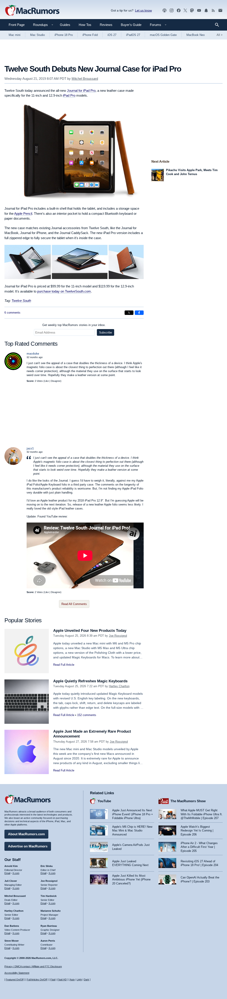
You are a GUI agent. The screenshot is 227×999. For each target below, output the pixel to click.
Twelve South (21, 300)
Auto (72, 979)
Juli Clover (10, 881)
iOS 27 (112, 35)
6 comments (12, 312)
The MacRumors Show (188, 801)
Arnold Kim (11, 866)
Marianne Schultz (51, 910)
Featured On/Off (14, 979)
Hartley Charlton (119, 686)
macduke (33, 353)
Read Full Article (63, 664)
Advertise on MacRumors (27, 846)
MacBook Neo (195, 35)
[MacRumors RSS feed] (213, 10)
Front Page (17, 25)
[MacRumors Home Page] (32, 10)
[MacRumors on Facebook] (178, 10)
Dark (86, 979)
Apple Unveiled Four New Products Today (89, 630)
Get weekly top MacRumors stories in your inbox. (74, 325)
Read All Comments (74, 604)
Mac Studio (37, 35)
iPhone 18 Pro (64, 35)
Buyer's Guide (131, 25)
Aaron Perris (48, 940)
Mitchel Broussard (85, 78)
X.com (15, 873)
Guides (65, 25)
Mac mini (14, 35)
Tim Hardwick (49, 896)
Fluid (52, 979)
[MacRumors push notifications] (206, 10)
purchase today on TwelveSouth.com (64, 291)
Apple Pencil (23, 213)
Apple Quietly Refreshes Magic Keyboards (90, 681)
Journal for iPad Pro (81, 90)
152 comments (86, 715)
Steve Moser (11, 940)
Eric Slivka (47, 866)
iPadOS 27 (133, 35)
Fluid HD (62, 979)
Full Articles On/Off (37, 979)
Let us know (143, 10)
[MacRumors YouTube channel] (199, 10)
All (220, 35)
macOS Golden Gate (163, 35)
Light (79, 979)
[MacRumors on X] (185, 10)
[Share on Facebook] (139, 312)
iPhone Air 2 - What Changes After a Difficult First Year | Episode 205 (199, 847)
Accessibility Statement (16, 973)
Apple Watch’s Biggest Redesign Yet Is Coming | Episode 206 (197, 830)
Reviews (106, 25)
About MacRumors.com (26, 834)
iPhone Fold (90, 35)
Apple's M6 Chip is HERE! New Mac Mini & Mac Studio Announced (132, 830)
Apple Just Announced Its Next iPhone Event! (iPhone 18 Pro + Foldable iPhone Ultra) (132, 814)
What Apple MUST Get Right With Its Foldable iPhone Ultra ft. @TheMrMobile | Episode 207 (202, 814)
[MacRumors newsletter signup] (220, 10)
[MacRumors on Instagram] (171, 10)
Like (46, 381)
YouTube (104, 801)
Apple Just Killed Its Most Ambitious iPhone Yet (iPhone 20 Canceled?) (131, 879)
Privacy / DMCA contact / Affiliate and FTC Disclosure (33, 966)
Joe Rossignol (118, 635)
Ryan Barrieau (49, 926)
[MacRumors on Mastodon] (192, 10)
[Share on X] (129, 312)
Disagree (56, 381)
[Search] (218, 25)
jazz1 (30, 448)
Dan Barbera (11, 926)
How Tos (85, 25)
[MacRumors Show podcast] (164, 10)
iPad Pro (69, 95)
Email (7, 873)
